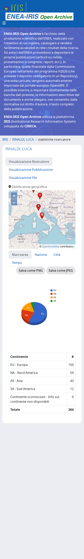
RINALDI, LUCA (23, 139)
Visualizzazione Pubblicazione (31, 169)
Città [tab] (57, 254)
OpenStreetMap (50, 246)
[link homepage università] (39, 16)
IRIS (5, 139)
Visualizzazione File (23, 177)
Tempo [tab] (17, 263)
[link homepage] (14, 7)
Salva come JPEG (61, 270)
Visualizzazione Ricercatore (29, 161)
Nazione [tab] (41, 254)
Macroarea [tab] (20, 254)
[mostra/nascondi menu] (4, 23)
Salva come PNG (31, 270)
